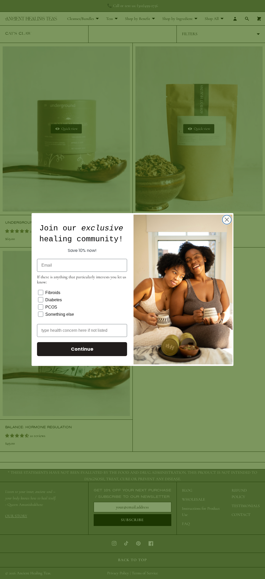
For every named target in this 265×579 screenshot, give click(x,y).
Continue (82, 349)
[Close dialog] (226, 219)
